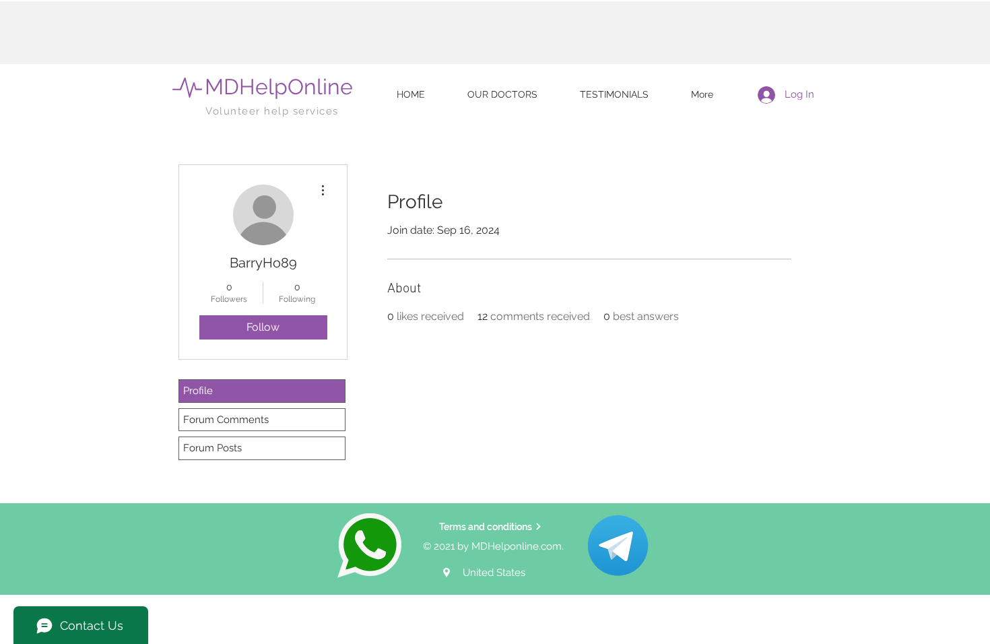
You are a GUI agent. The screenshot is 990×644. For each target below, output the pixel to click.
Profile (198, 391)
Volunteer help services (272, 111)
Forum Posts (212, 448)
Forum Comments (226, 420)
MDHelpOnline (279, 86)
